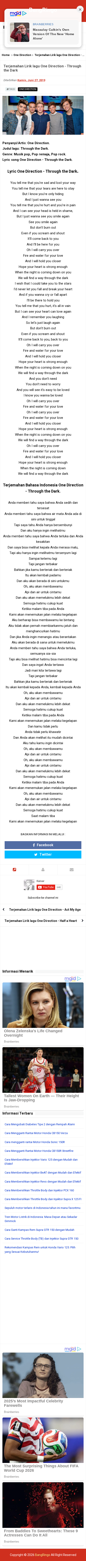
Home (6, 55)
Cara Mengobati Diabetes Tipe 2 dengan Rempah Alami (40, 1124)
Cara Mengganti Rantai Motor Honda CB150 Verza (36, 1133)
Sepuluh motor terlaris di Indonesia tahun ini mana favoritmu (42, 1208)
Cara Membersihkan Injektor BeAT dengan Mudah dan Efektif (43, 1172)
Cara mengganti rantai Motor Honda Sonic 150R (35, 1142)
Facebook (44, 845)
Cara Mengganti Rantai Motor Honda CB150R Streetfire (39, 1150)
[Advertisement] (43, 1301)
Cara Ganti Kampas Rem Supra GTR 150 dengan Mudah (39, 1229)
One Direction (22, 55)
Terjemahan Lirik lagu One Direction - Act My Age (45, 909)
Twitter (45, 854)
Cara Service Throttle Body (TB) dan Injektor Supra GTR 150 (41, 1238)
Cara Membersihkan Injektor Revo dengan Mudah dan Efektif (43, 1181)
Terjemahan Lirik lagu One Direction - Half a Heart (40, 921)
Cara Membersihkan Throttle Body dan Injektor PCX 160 (39, 1190)
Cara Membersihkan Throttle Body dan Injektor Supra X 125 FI (43, 1199)
